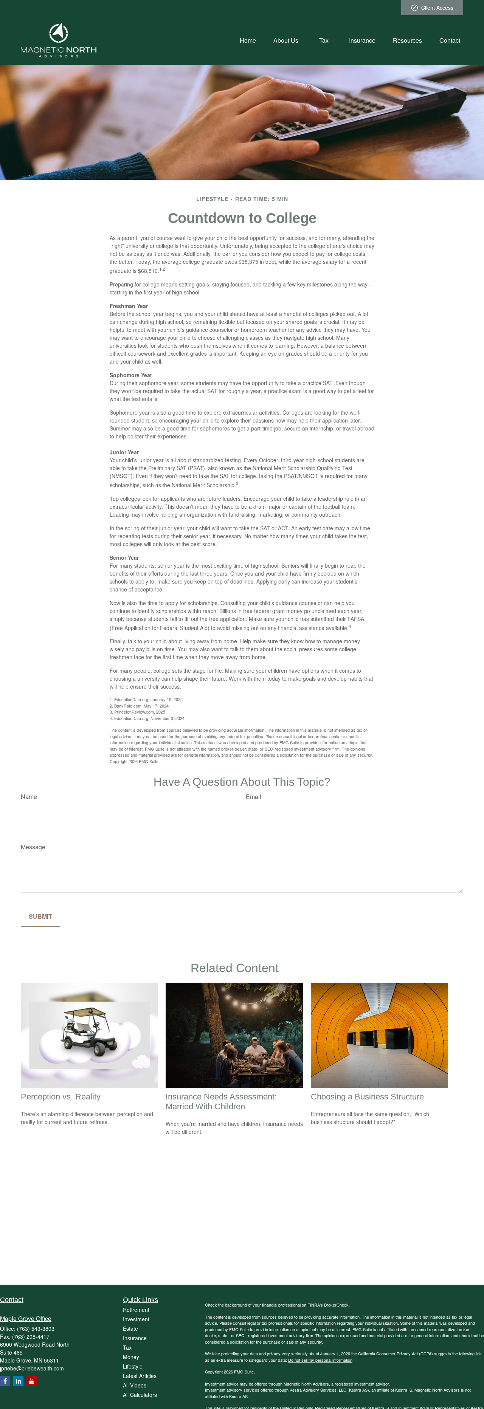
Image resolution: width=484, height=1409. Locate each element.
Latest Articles (140, 1376)
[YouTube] (31, 1381)
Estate (130, 1328)
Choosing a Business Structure (367, 1096)
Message (33, 846)
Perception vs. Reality (61, 1096)
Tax (127, 1347)
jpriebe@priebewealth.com (32, 1368)
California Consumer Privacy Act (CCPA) (395, 1353)
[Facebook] (5, 1381)
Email (253, 796)
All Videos (134, 1385)
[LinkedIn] (18, 1381)
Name (29, 796)
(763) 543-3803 (35, 1328)
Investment (136, 1319)
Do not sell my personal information (320, 1360)
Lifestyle (133, 1366)
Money (131, 1357)
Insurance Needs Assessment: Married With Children (221, 1101)
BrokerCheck (336, 1305)
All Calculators (140, 1394)
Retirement (136, 1309)
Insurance (135, 1338)
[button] (248, 40)
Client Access (437, 7)
